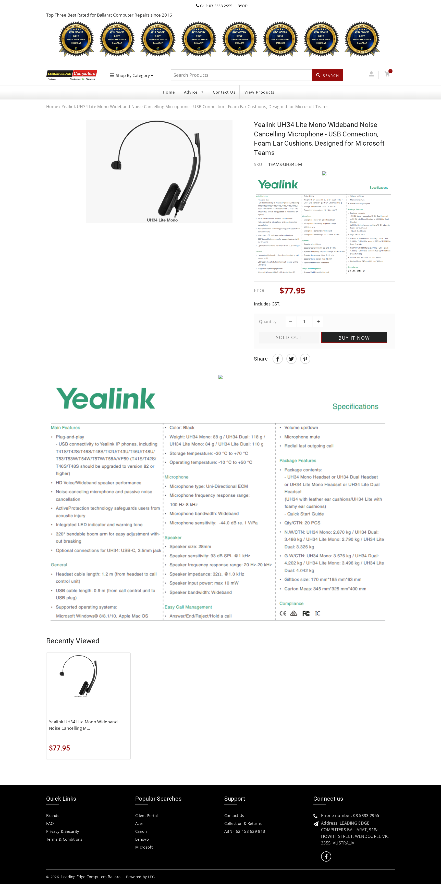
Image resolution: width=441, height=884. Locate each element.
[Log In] (371, 75)
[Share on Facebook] (278, 359)
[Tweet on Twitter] (291, 359)
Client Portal (146, 815)
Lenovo (142, 839)
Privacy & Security (62, 831)
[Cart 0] (387, 75)
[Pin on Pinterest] (305, 359)
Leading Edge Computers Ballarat (91, 876)
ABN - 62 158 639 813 (244, 831)
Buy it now (354, 338)
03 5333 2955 (366, 815)
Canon (141, 831)
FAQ (50, 823)
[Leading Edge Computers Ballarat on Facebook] (326, 856)
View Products (259, 92)
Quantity (267, 321)
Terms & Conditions (64, 839)
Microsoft (144, 847)
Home (169, 92)
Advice (191, 92)
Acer (139, 823)
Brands (52, 815)
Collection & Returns (243, 823)
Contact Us (224, 92)
